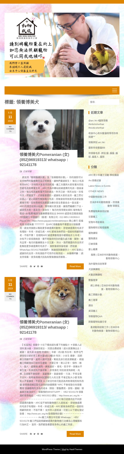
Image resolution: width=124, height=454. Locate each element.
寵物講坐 (93, 238)
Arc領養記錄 (94, 180)
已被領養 (27, 171)
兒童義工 (93, 216)
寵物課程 (93, 233)
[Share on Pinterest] (38, 266)
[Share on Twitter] (34, 266)
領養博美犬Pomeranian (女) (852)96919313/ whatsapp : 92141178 (44, 159)
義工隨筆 (93, 300)
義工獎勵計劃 (95, 294)
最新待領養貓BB (96, 147)
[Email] (42, 266)
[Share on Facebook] (31, 266)
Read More (75, 266)
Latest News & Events (99, 186)
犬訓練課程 (94, 269)
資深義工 (93, 311)
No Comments (10, 129)
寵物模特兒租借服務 (98, 227)
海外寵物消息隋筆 (97, 263)
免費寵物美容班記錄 (98, 211)
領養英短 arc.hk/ (96, 142)
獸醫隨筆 (93, 280)
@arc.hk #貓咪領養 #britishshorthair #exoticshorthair (98, 124)
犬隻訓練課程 (95, 274)
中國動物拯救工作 (97, 196)
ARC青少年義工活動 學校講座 (103, 175)
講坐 (90, 305)
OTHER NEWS (96, 191)
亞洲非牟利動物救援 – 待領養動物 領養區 (104, 204)
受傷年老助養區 (96, 222)
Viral (64, 449)
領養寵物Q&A (95, 316)
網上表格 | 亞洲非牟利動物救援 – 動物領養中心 (104, 287)
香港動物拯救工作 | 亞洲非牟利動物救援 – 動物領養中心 (104, 329)
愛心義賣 (93, 249)
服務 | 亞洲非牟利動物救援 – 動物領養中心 (105, 256)
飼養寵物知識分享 (97, 321)
